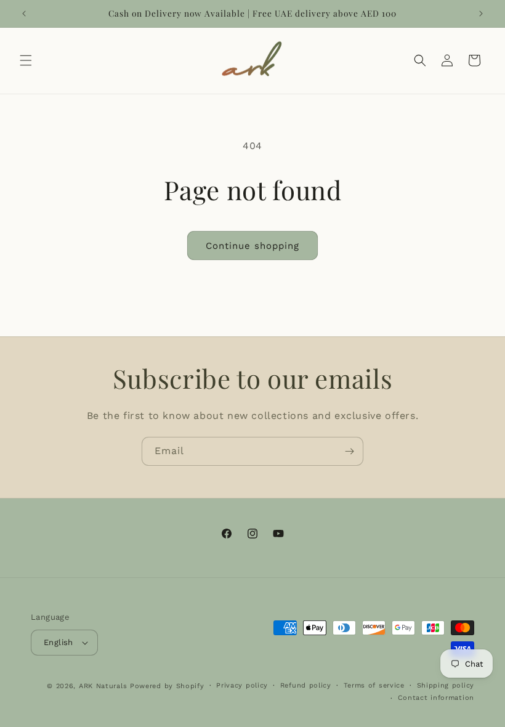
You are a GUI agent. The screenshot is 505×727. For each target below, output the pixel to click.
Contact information (436, 698)
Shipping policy (446, 685)
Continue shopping (252, 245)
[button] (25, 60)
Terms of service (374, 685)
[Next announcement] (481, 13)
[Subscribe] (349, 451)
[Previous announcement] (24, 13)
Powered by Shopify (167, 686)
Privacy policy (242, 685)
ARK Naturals (103, 686)
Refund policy (305, 685)
